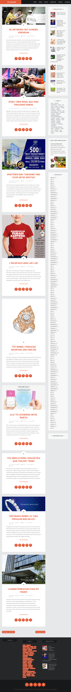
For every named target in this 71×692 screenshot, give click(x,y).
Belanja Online (54, 104)
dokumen (53, 107)
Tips (60, 130)
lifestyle (58, 118)
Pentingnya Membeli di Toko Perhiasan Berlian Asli (23, 517)
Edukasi (58, 107)
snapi (62, 128)
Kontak (60, 2)
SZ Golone (11, 2)
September (53, 198)
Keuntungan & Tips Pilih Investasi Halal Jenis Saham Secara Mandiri (61, 90)
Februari (53, 189)
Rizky (12, 37)
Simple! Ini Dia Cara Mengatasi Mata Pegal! (61, 49)
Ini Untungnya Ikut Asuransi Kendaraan (23, 31)
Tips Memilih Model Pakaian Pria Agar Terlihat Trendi (23, 459)
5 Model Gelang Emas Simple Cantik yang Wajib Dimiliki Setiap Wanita (61, 42)
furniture (53, 109)
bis (63, 104)
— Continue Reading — (24, 53)
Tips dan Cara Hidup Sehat (56, 144)
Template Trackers (31, 689)
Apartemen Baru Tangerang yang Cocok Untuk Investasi (23, 176)
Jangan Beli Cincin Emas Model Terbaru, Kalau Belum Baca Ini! (61, 75)
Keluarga (52, 113)
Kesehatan (24, 421)
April (52, 185)
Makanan (53, 119)
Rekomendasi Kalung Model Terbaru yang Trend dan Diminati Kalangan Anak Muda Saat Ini (58, 24)
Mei (51, 183)
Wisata (46, 2)
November (53, 194)
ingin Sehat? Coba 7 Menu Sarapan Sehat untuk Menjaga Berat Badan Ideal (61, 33)
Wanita (61, 131)
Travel (52, 131)
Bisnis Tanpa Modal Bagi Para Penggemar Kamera (24, 103)
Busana (56, 106)
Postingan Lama (40, 632)
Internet (59, 110)
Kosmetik (53, 118)
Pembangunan (54, 124)
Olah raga (53, 121)
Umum (56, 131)
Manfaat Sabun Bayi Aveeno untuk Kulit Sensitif (61, 82)
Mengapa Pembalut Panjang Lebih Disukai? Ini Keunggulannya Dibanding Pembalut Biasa (58, 58)
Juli (51, 179)
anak (52, 103)
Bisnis (40, 2)
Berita (59, 104)
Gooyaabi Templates (44, 689)
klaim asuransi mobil (55, 115)
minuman (58, 119)
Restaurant (57, 128)
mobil (63, 119)
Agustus (53, 177)
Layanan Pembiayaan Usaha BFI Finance (23, 590)
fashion (23, 266)
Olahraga (67, 2)
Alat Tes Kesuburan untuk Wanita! (23, 416)
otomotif (53, 122)
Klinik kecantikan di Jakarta (56, 116)
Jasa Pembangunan (54, 112)
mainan (62, 118)
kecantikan (62, 112)
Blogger (55, 689)
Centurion (22, 689)
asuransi (24, 36)
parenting (58, 122)
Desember (53, 192)
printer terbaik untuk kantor (56, 127)
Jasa (63, 110)
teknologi (56, 130)
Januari (52, 190)
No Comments (31, 36)
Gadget (58, 109)
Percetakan (53, 125)
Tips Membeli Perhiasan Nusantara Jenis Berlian (23, 348)
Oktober (53, 196)
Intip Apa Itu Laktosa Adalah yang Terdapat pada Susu (60, 67)
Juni (52, 181)
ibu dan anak (53, 110)
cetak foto (62, 106)
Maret (52, 187)
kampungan (34, 108)
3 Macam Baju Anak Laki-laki (23, 263)
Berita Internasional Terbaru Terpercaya (61, 13)
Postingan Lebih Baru (8, 632)
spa (52, 130)
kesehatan (53, 2)
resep (52, 128)
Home (35, 2)
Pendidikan (60, 124)
